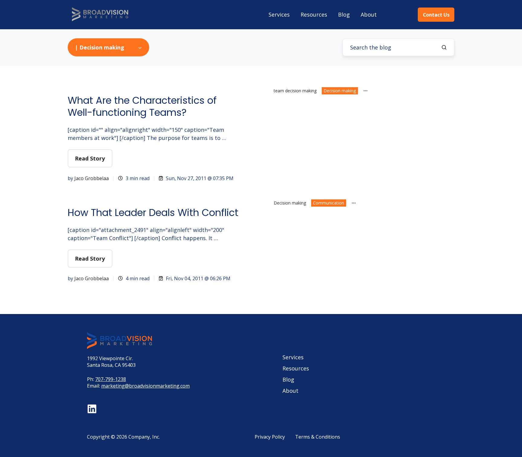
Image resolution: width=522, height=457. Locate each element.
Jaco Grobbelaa (91, 178)
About (369, 14)
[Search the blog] (444, 47)
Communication (328, 203)
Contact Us (436, 14)
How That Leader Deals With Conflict (153, 212)
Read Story (90, 158)
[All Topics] (365, 90)
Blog (344, 14)
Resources (314, 14)
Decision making (340, 91)
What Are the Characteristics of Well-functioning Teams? (142, 106)
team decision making (295, 91)
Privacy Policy (270, 436)
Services (279, 14)
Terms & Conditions (317, 436)
